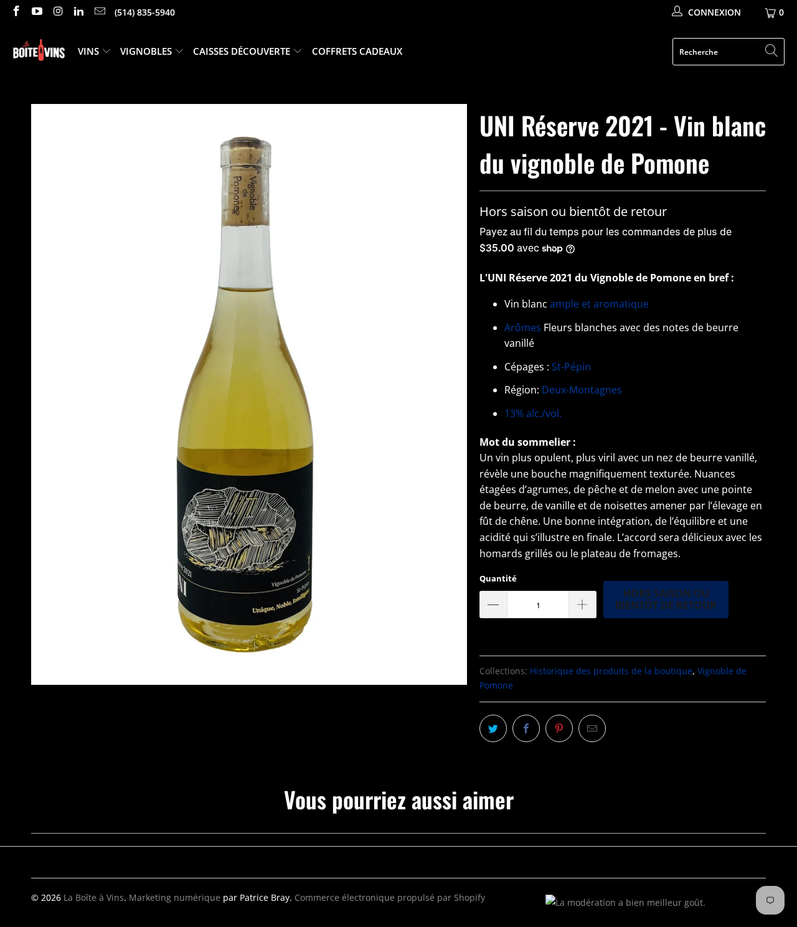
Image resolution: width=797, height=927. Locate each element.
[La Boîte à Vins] (38, 52)
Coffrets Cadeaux (357, 51)
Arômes (524, 327)
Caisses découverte (243, 51)
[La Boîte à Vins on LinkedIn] (78, 12)
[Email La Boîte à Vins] (99, 12)
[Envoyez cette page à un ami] (592, 728)
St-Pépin (570, 367)
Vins (89, 51)
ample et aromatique (599, 304)
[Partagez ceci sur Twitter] (493, 728)
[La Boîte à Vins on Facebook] (15, 12)
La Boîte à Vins (94, 897)
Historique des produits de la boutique (611, 671)
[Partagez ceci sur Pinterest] (559, 728)
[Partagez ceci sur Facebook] (526, 728)
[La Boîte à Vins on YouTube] (37, 12)
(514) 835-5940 (145, 12)
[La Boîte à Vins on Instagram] (57, 12)
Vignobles (147, 51)
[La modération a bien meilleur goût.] (625, 902)
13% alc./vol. (533, 413)
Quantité (498, 578)
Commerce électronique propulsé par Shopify (390, 897)
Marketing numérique (174, 897)
